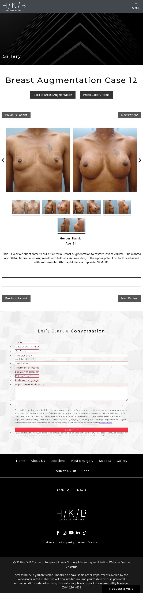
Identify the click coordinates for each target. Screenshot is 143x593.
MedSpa (105, 461)
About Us (38, 461)
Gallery (122, 461)
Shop (85, 471)
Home (20, 461)
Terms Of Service (87, 542)
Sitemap (50, 542)
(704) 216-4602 (71, 587)
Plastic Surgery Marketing (75, 562)
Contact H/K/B (71, 490)
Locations (58, 461)
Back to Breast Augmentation (53, 95)
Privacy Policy (66, 542)
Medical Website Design (114, 562)
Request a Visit (121, 588)
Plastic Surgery (82, 461)
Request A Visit (65, 471)
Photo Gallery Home (96, 95)
